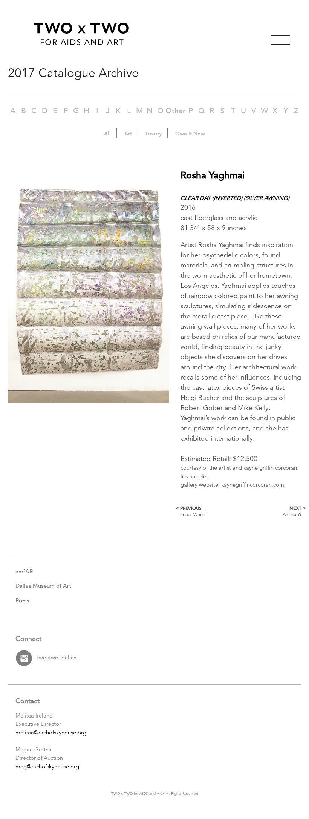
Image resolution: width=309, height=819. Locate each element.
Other (175, 110)
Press (22, 600)
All (107, 133)
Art (128, 133)
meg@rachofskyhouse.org (47, 766)
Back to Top (294, 800)
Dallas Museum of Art (43, 585)
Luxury (153, 133)
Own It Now (190, 133)
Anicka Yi (292, 511)
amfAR (24, 571)
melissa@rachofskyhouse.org (50, 732)
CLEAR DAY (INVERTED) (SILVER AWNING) (235, 197)
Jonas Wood (193, 511)
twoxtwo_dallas (56, 657)
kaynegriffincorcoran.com (252, 484)
